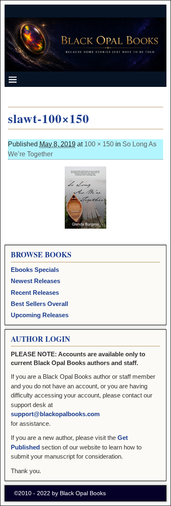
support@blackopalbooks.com (55, 413)
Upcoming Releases (39, 314)
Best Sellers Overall (39, 303)
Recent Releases (35, 292)
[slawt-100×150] (85, 197)
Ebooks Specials (35, 269)
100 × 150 (99, 144)
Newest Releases (35, 280)
